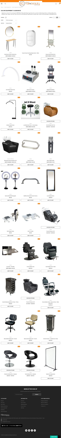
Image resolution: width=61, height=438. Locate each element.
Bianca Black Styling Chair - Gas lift (10, 338)
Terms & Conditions (44, 404)
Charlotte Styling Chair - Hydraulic (10, 374)
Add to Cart (10, 58)
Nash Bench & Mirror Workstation (10, 54)
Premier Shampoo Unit (50, 231)
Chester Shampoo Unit (30, 302)
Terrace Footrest (30, 160)
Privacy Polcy (23, 406)
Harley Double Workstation (50, 54)
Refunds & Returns (44, 402)
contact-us (43, 406)
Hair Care (2, 402)
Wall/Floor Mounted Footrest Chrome (30, 195)
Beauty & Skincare (4, 406)
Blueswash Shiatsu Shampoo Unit (10, 160)
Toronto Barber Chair (30, 266)
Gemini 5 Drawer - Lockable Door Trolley (50, 338)
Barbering (2, 409)
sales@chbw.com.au (6, 421)
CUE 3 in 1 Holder (30, 231)
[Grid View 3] (57, 17)
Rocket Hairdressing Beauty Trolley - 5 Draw (10, 302)
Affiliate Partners (24, 404)
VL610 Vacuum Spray (30, 89)
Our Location (23, 402)
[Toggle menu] (1, 3)
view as (50, 17)
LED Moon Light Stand (10, 125)
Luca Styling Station (50, 195)
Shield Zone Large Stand (50, 374)
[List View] (54, 17)
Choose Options (50, 121)
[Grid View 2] (55, 17)
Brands (2, 400)
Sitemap (22, 407)
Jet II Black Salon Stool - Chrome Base (30, 125)
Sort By (2, 23)
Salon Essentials (4, 411)
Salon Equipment (4, 407)
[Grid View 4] (59, 17)
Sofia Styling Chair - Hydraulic (30, 374)
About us (22, 400)
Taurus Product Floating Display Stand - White (30, 53)
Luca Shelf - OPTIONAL (10, 266)
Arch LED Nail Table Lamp (10, 89)
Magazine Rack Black (50, 89)
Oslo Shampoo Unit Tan (50, 125)
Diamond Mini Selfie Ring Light (10, 195)
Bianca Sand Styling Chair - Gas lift (30, 338)
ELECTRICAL (3, 404)
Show (2, 20)
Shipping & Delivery (44, 400)
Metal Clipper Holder (50, 160)
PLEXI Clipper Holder (10, 231)
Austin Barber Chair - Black (50, 266)
